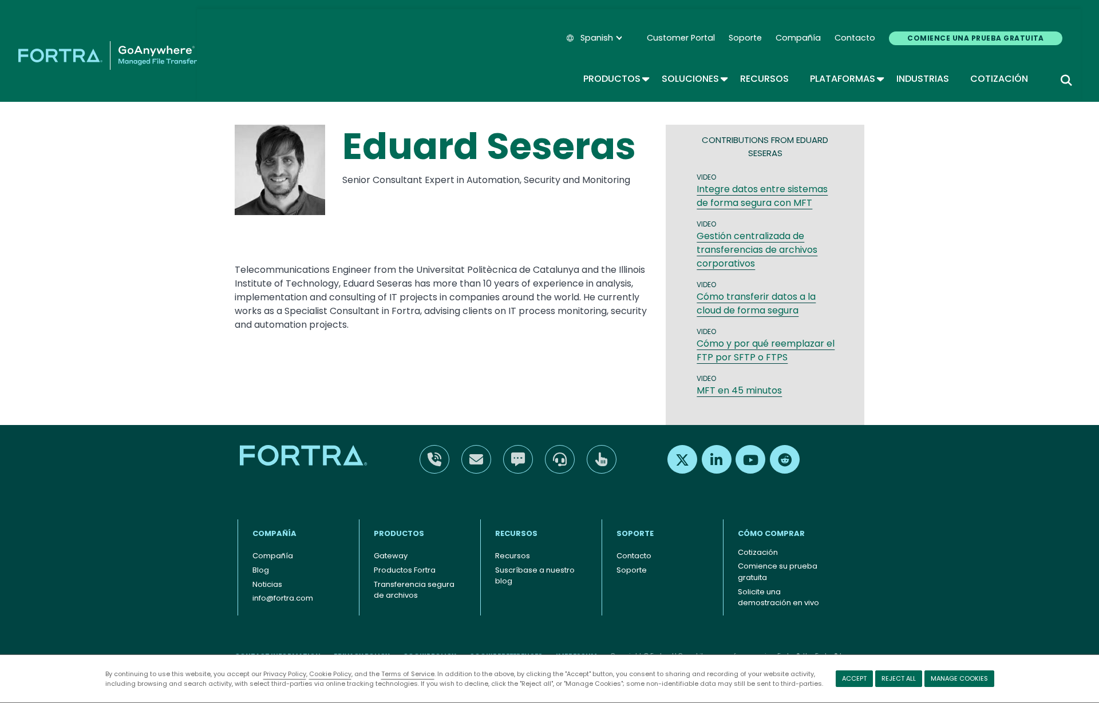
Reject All (898, 678)
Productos (615, 78)
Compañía (798, 37)
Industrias (922, 78)
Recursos (764, 78)
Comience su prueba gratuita (777, 572)
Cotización (999, 78)
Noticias (267, 584)
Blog (260, 570)
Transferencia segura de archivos (414, 590)
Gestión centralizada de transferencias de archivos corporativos (757, 249)
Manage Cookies (959, 678)
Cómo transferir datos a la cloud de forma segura (756, 303)
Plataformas (846, 78)
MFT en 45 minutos (739, 390)
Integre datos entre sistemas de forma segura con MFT (762, 195)
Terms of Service (407, 673)
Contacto (855, 37)
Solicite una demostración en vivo (778, 597)
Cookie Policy (330, 673)
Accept (854, 678)
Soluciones (694, 78)
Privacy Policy (284, 673)
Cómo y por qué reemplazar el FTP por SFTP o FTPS (766, 350)
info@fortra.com (282, 598)
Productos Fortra (405, 570)
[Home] (107, 55)
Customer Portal (681, 37)
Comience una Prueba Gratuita (975, 38)
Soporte (745, 37)
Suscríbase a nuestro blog (535, 576)
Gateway (391, 555)
